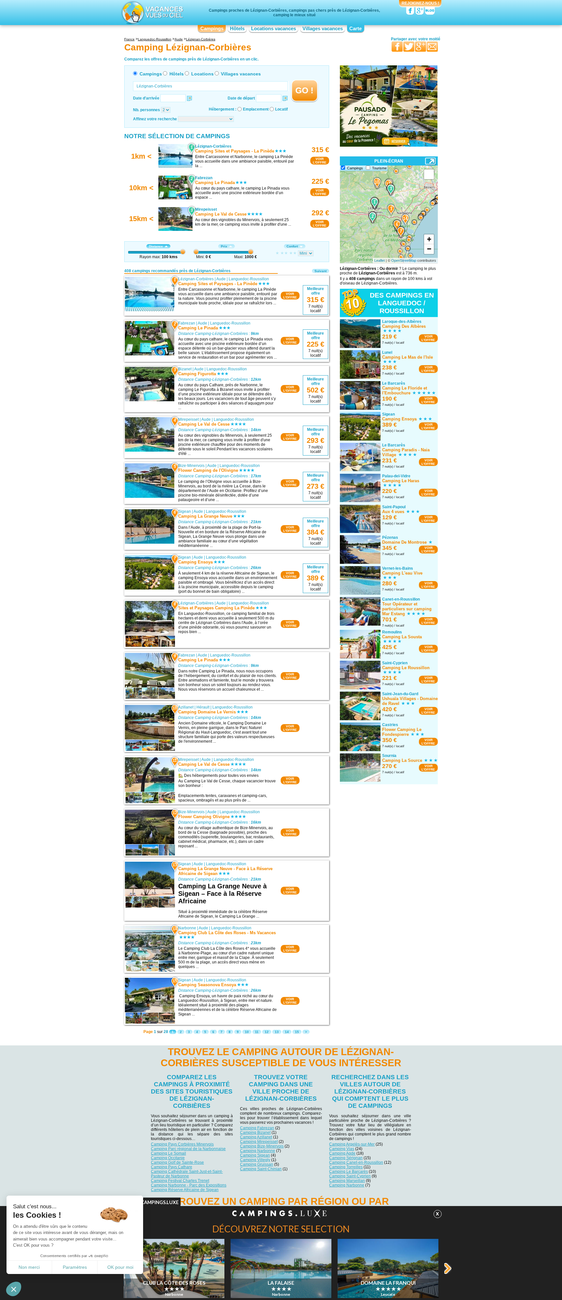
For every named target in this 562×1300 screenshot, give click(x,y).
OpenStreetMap (403, 260)
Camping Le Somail (168, 1153)
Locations (202, 73)
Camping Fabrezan (257, 1128)
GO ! (304, 90)
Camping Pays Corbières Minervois (182, 1144)
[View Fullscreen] (429, 174)
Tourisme (379, 168)
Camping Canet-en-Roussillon (356, 1162)
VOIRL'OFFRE (320, 160)
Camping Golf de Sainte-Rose (177, 1162)
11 (257, 1032)
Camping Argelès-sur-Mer (352, 1144)
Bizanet (185, 369)
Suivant (320, 271)
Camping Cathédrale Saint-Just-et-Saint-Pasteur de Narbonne (187, 1173)
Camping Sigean (255, 1155)
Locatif (281, 109)
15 (297, 1032)
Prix (224, 246)
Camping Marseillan (347, 1180)
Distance (156, 246)
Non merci (29, 1267)
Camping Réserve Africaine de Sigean (185, 1189)
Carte (355, 28)
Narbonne (187, 928)
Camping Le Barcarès (348, 1171)
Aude (221, 279)
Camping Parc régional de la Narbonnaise (188, 1149)
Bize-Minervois (191, 465)
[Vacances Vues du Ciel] (151, 12)
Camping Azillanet (256, 1137)
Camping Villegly (255, 1160)
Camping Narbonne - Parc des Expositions (188, 1185)
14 (287, 1032)
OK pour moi (120, 1267)
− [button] (429, 249)
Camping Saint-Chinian (261, 1169)
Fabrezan (186, 323)
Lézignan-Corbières (196, 279)
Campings (211, 28)
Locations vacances (273, 28)
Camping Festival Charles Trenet (180, 1180)
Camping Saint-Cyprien (350, 1176)
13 (277, 1032)
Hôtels (237, 28)
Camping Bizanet (255, 1132)
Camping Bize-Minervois (262, 1146)
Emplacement (256, 109)
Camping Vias (341, 1149)
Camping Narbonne (257, 1150)
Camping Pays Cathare (171, 1167)
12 (267, 1032)
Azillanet (186, 707)
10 (247, 1032)
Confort (292, 246)
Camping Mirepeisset (259, 1141)
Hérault (202, 707)
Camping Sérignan (346, 1158)
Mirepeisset (188, 419)
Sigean (184, 511)
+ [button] (429, 239)
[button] (13, 1289)
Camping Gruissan (256, 1164)
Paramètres (75, 1267)
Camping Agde (342, 1153)
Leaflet (379, 260)
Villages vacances (322, 28)
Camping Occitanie (168, 1158)
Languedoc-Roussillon (249, 279)
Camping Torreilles (346, 1167)
